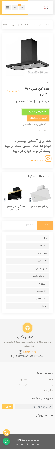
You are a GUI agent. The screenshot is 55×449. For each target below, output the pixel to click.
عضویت (7, 406)
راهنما (50, 384)
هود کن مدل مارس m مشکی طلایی (14, 208)
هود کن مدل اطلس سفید (40, 208)
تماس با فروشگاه (38, 118)
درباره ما (23, 384)
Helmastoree (38, 160)
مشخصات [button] (45, 225)
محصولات (22, 379)
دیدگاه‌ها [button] (29, 225)
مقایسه (39, 130)
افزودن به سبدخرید (34, 111)
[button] (22, 7)
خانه (51, 379)
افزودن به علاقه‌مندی (33, 124)
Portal (19, 440)
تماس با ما (48, 390)
